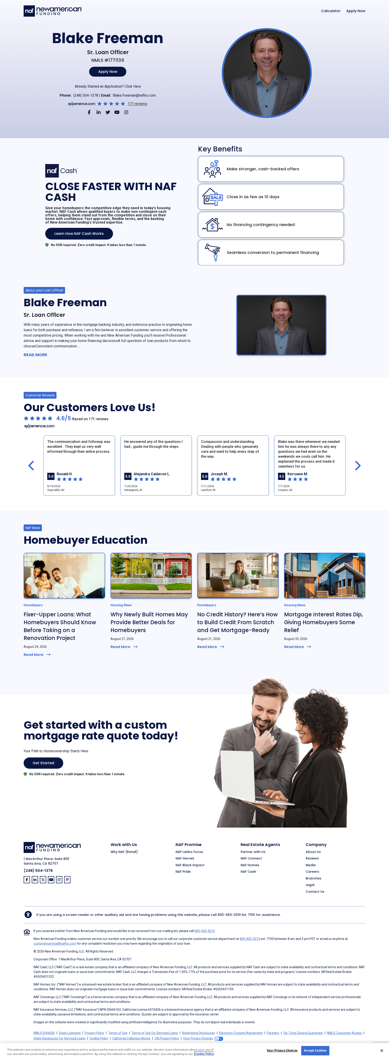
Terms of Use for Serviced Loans (154, 1033)
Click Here (133, 86)
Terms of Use (117, 1033)
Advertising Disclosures (198, 1033)
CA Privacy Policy (167, 1038)
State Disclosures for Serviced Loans (60, 1038)
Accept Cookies (315, 1050)
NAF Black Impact (190, 865)
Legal (310, 885)
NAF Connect (251, 859)
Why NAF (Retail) (124, 852)
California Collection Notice (131, 1038)
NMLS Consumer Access (344, 1033)
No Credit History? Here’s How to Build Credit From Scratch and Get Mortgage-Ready (237, 622)
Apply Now (355, 11)
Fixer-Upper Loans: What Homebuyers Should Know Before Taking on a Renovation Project (60, 626)
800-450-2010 (229, 914)
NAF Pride (183, 872)
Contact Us (315, 892)
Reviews (312, 859)
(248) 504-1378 (85, 95)
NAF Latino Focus (189, 852)
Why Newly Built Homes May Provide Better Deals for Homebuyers (149, 622)
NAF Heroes (185, 859)
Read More (35, 354)
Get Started (43, 763)
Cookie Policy (99, 1038)
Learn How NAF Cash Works (79, 233)
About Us (313, 852)
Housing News (121, 605)
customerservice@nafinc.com (55, 943)
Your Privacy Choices (282, 1050)
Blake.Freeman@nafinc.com (134, 95)
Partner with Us (253, 852)
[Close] (382, 1050)
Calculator (331, 11)
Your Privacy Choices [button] (198, 1038)
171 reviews (137, 104)
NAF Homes (250, 865)
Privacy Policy (94, 1033)
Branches (313, 879)
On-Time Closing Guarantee (303, 1033)
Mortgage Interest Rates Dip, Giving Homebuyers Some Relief (323, 622)
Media (311, 865)
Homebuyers (33, 605)
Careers (312, 872)
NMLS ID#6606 (44, 1033)
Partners (273, 1033)
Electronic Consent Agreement (241, 1033)
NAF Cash (248, 872)
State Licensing (70, 1033)
